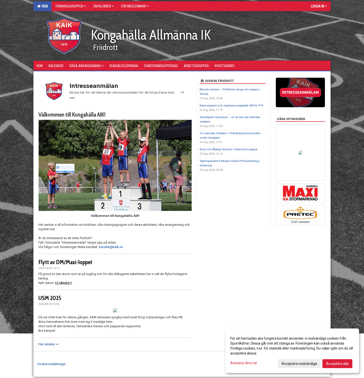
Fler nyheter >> (48, 344)
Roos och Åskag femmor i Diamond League (229, 149)
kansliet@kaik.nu (111, 247)
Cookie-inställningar (51, 364)
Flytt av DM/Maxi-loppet (65, 262)
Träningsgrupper (69, 6)
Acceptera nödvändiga (299, 364)
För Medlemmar (133, 6)
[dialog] (292, 350)
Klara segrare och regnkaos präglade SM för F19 (231, 105)
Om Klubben (102, 6)
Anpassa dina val (243, 363)
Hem (44, 6)
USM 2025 (49, 298)
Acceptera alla (337, 364)
